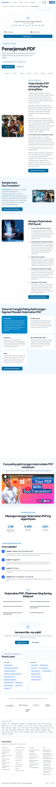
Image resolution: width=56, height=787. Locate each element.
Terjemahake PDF (9, 66)
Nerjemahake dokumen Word (11, 668)
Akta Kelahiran (18, 754)
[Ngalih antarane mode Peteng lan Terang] (39, 2)
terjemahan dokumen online (10, 196)
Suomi (15, 725)
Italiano (50, 725)
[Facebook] (49, 783)
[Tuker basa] (28, 32)
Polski (6, 729)
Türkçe (36, 732)
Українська (41, 732)
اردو (46, 732)
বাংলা (26, 723)
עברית (28, 725)
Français (20, 725)
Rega (21, 2)
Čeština (35, 723)
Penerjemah (7, 2)
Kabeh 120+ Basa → (47, 774)
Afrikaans (4, 723)
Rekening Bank (18, 766)
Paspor (17, 762)
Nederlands (43, 727)
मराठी (31, 727)
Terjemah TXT (7, 688)
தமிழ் (13, 732)
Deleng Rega (35, 642)
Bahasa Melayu (36, 727)
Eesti (7, 725)
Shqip (49, 729)
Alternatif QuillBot (5, 769)
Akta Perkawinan (19, 756)
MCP (53, 2)
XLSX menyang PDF (36, 676)
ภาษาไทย (21, 732)
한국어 (18, 727)
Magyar (40, 725)
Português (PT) (20, 729)
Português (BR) (12, 729)
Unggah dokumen (22, 642)
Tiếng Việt (50, 732)
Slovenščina (44, 729)
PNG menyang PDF (35, 674)
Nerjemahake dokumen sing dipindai (12, 674)
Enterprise (32, 2)
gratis (19, 553)
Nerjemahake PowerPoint (10, 679)
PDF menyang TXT (35, 671)
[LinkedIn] (47, 783)
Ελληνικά (49, 723)
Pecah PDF (33, 668)
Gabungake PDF (44, 665)
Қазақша (14, 727)
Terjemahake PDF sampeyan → (38, 170)
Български (21, 723)
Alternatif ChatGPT (6, 749)
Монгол (27, 727)
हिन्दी (32, 725)
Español (3, 725)
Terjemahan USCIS (19, 749)
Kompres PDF (34, 665)
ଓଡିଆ (52, 727)
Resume (17, 768)
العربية (8, 723)
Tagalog (32, 732)
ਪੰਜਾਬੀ (3, 729)
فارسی (11, 725)
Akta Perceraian (19, 758)
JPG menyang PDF (46, 671)
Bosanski (30, 723)
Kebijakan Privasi (22, 744)
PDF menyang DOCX (43, 668)
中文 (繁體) (10, 734)
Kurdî (23, 727)
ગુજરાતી (24, 725)
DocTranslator (6, 189)
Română (27, 729)
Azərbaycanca (14, 723)
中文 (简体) (4, 734)
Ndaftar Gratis (20, 66)
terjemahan (36, 320)
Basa (15, 2)
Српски (3, 732)
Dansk (39, 723)
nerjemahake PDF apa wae (43, 470)
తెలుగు (16, 732)
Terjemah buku (19, 682)
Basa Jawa (8, 727)
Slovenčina (37, 729)
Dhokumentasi (18, 764)
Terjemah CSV (18, 685)
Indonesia (45, 725)
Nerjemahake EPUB (8, 682)
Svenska (8, 732)
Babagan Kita (5, 744)
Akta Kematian (18, 760)
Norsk (48, 727)
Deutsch (43, 723)
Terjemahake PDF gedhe (9, 671)
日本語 (3, 727)
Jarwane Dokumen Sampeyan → (12, 209)
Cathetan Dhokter (19, 770)
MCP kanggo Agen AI (34, 767)
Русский (32, 729)
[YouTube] (52, 783)
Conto (26, 2)
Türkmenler (26, 732)
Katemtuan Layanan (13, 744)
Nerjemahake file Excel (9, 676)
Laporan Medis (18, 752)
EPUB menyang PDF (36, 679)
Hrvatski (35, 725)
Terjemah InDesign (8, 685)
